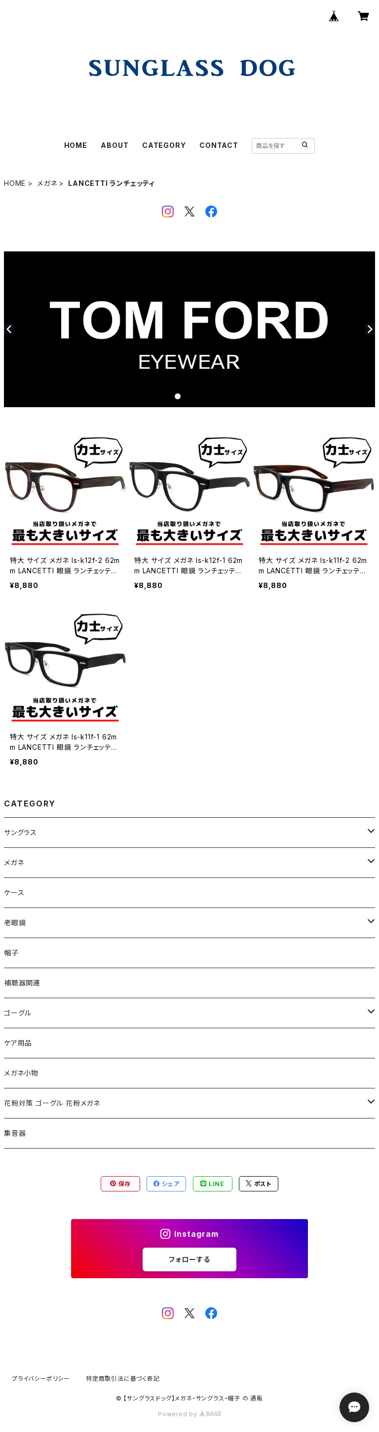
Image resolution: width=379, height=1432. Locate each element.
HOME (75, 145)
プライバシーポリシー (41, 1378)
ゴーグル (18, 1013)
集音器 (15, 1133)
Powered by (178, 1414)
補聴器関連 (22, 982)
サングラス (20, 832)
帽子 (11, 952)
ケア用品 (18, 1043)
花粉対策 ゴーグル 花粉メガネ (52, 1103)
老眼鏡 (15, 922)
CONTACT (218, 145)
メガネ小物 (21, 1073)
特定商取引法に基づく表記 (123, 1378)
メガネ (47, 183)
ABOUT (114, 145)
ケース (14, 892)
